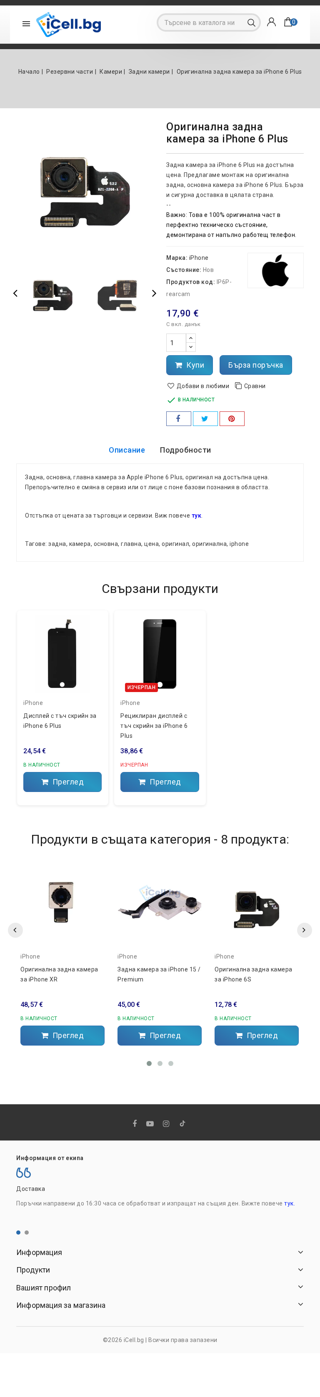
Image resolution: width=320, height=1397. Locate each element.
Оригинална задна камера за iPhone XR (59, 974)
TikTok (183, 1125)
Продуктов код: (190, 282)
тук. (289, 1203)
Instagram (167, 1124)
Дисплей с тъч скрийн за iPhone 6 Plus (60, 720)
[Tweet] (205, 419)
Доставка (30, 1188)
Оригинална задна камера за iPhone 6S (253, 974)
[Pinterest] (232, 419)
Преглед (67, 781)
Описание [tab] (127, 450)
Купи (195, 365)
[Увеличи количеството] (191, 338)
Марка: (177, 257)
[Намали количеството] (191, 347)
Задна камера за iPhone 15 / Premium (159, 974)
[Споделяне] (179, 419)
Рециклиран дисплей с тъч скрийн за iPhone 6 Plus (154, 725)
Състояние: (183, 269)
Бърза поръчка (255, 365)
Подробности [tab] (185, 450)
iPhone (199, 257)
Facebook (135, 1124)
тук (197, 515)
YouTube (150, 1124)
